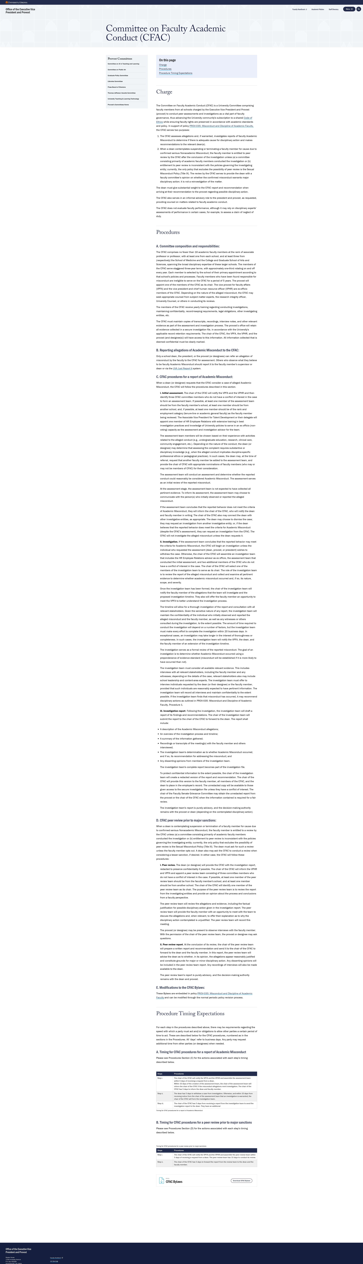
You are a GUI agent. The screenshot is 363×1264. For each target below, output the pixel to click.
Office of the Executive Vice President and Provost (20, 10)
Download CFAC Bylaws (241, 1181)
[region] (206, 1092)
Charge (163, 64)
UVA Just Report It (182, 368)
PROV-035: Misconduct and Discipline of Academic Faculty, (222, 125)
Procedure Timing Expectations (175, 73)
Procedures (165, 68)
